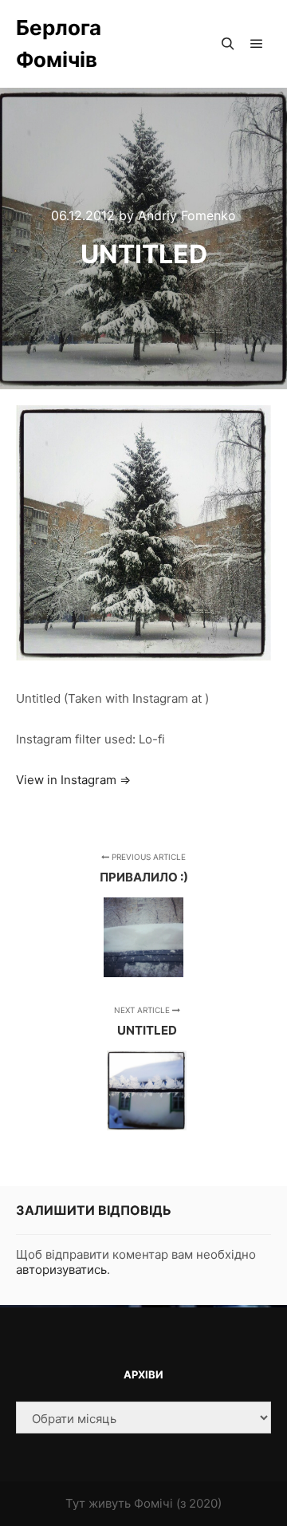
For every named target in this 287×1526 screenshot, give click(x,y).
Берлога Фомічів (58, 43)
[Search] (228, 44)
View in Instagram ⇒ (73, 779)
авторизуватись (61, 1269)
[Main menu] (256, 44)
